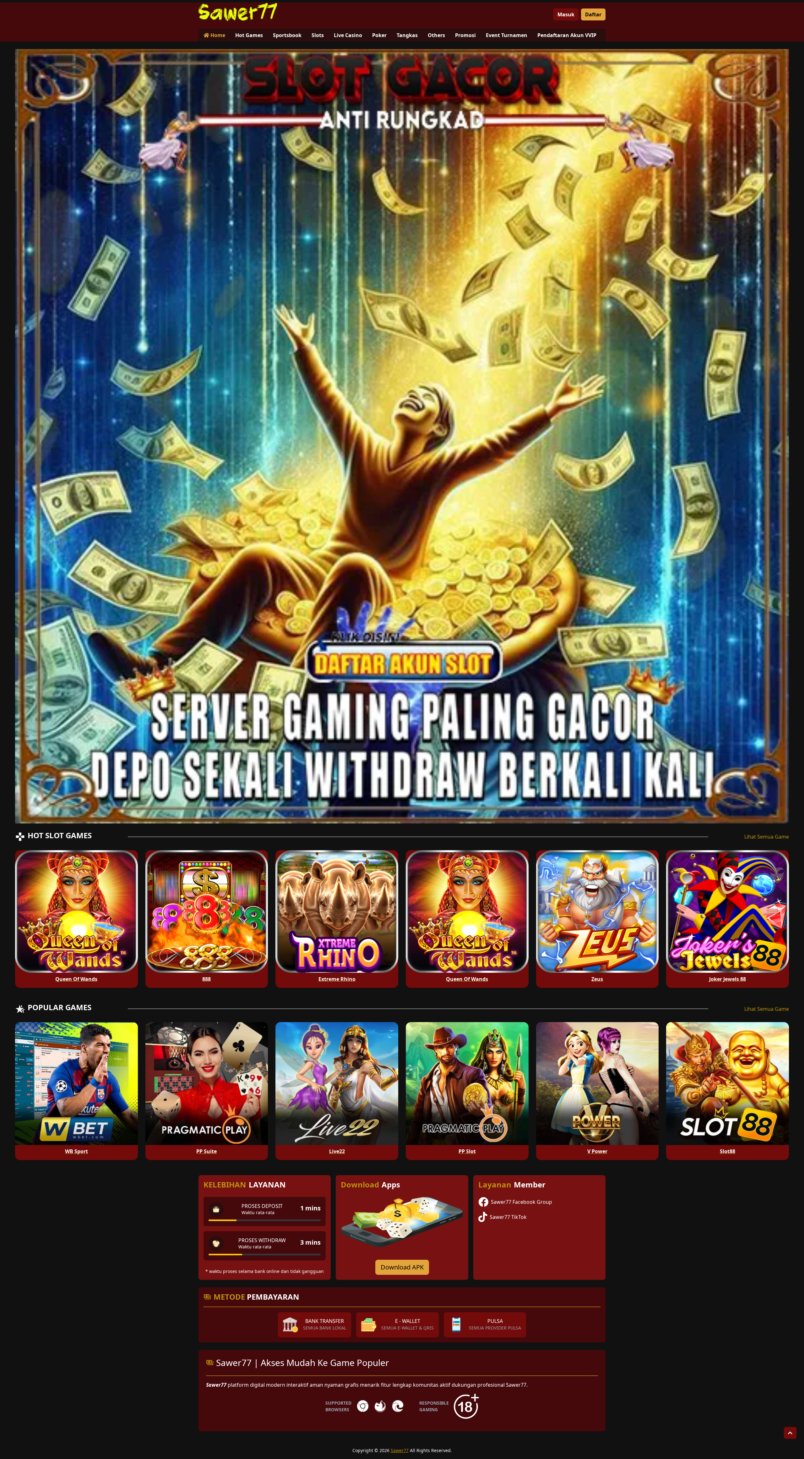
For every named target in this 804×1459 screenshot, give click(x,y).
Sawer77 (400, 1450)
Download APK (402, 1267)
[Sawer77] (237, 12)
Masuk (565, 14)
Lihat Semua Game (766, 836)
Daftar (593, 14)
